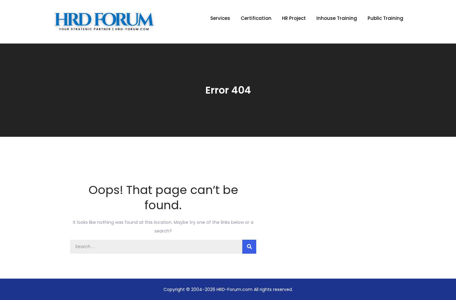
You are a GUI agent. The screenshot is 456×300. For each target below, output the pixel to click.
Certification (256, 18)
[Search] (249, 247)
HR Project (294, 18)
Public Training (385, 18)
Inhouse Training (336, 18)
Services (220, 18)
